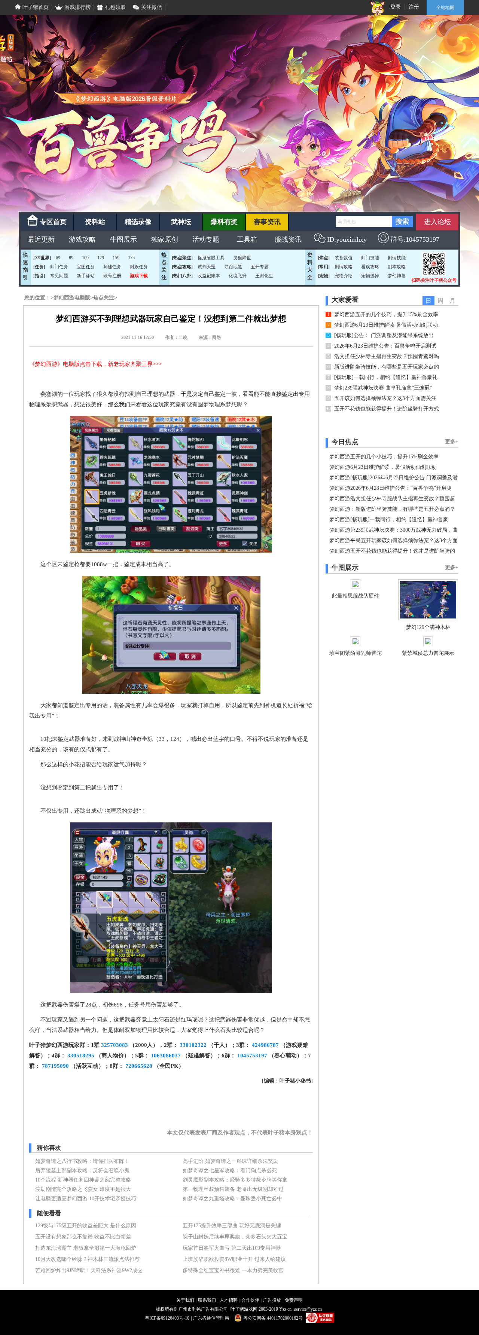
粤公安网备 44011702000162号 (273, 1318)
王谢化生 (264, 275)
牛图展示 (123, 239)
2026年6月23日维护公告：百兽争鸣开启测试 (385, 346)
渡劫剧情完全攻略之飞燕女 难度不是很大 (83, 1189)
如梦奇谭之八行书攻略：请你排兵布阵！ (82, 1161)
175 (131, 257)
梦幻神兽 (397, 275)
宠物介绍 (344, 275)
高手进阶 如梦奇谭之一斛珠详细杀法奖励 (230, 1161)
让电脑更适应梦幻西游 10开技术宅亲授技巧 (85, 1198)
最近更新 (41, 239)
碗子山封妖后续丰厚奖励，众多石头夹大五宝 (235, 1237)
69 (58, 257)
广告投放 (272, 1300)
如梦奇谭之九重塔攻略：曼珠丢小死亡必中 (232, 1198)
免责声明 (294, 1300)
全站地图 (445, 7)
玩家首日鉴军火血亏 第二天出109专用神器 (232, 1248)
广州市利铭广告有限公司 (203, 1309)
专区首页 (53, 222)
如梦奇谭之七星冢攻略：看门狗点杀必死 (230, 1170)
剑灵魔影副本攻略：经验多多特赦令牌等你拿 (235, 1180)
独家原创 (164, 239)
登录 (395, 7)
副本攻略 (397, 266)
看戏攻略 (370, 266)
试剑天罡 (207, 266)
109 (85, 257)
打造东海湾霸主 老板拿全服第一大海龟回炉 (85, 1248)
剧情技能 (397, 257)
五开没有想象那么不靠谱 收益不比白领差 (83, 1237)
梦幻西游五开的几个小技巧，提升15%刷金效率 (384, 456)
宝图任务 (86, 266)
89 (71, 257)
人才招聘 (229, 1300)
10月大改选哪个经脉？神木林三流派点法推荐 (87, 1259)
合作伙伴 (250, 1300)
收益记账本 (209, 275)
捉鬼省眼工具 (211, 257)
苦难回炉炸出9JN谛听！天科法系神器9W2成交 (89, 1270)
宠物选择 (370, 275)
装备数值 (344, 257)
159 (116, 257)
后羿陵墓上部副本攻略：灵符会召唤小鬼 (82, 1170)
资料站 (95, 222)
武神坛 (181, 222)
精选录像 (138, 222)
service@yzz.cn (308, 1309)
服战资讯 (288, 239)
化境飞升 (238, 275)
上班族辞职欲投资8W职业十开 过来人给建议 (234, 1259)
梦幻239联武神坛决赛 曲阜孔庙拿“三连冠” (383, 388)
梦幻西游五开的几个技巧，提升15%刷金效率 (386, 314)
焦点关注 (103, 297)
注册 (414, 7)
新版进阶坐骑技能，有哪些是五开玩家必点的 (386, 367)
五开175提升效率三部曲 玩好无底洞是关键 (232, 1225)
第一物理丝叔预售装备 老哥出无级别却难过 (233, 1189)
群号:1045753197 (414, 239)
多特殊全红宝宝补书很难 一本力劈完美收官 (233, 1270)
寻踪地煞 (233, 266)
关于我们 (185, 1300)
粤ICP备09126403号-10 (167, 1318)
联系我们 (207, 1300)
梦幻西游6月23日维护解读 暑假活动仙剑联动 (386, 325)
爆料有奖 (224, 222)
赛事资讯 (267, 222)
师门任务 (59, 266)
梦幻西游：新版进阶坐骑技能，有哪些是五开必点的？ (392, 509)
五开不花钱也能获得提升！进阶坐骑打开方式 (386, 409)
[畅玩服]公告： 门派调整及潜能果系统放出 (384, 335)
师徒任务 (112, 266)
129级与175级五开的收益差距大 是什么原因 (85, 1225)
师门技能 (370, 257)
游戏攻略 (82, 239)
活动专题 (205, 239)
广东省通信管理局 (211, 1318)
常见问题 (59, 275)
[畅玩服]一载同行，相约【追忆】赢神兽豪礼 (385, 377)
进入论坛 (437, 222)
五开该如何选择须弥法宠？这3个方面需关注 (385, 398)
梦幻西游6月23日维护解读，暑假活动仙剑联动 (383, 467)
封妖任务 (139, 266)
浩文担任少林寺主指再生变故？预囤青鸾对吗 (386, 356)
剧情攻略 (344, 266)
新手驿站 (86, 275)
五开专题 (260, 266)
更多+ (451, 442)
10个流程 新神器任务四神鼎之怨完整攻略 (83, 1180)
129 (100, 257)
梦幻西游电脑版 (72, 297)
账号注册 (112, 275)
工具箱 (247, 239)
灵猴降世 (242, 257)
